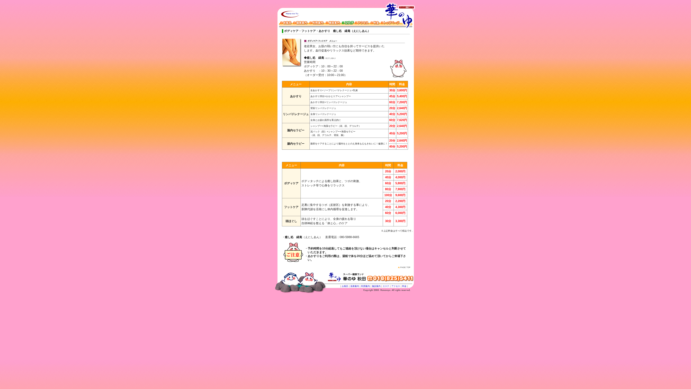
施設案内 (376, 286)
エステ (386, 286)
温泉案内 (354, 286)
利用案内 (365, 286)
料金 (404, 286)
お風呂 (345, 286)
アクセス (395, 286)
